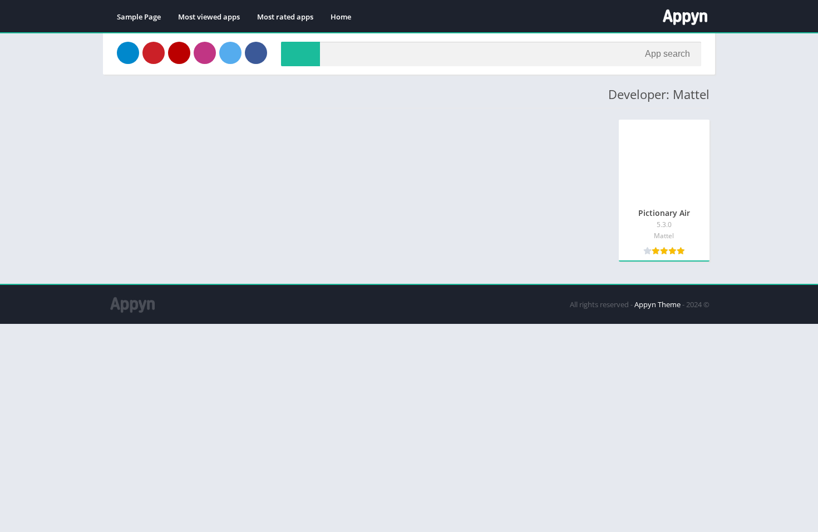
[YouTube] (179, 53)
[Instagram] (205, 53)
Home (341, 17)
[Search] (300, 54)
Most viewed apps (209, 17)
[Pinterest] (153, 53)
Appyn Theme (657, 304)
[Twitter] (230, 53)
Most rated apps (285, 17)
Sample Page (139, 17)
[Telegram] (128, 53)
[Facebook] (256, 53)
